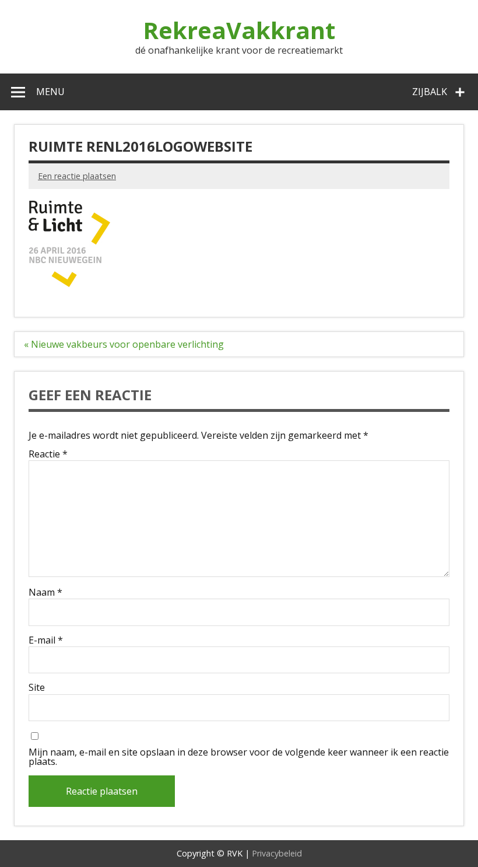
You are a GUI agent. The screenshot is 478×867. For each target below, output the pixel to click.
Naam (45, 592)
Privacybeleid (277, 853)
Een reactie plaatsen (77, 175)
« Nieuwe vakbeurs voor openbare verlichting (124, 344)
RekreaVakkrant (239, 30)
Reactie (48, 454)
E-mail (46, 640)
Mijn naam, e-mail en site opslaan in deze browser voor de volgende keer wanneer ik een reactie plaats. (239, 756)
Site (37, 687)
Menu (50, 91)
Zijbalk (429, 91)
